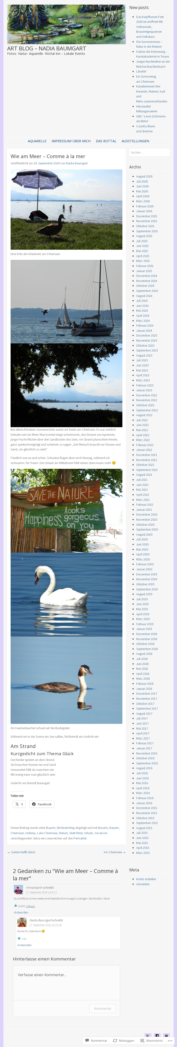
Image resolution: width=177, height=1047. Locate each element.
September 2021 (147, 470)
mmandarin (34, 887)
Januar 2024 (144, 330)
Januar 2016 (144, 803)
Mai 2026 (142, 191)
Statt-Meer (76, 833)
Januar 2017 (144, 748)
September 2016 (147, 763)
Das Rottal (106, 141)
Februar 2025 (144, 266)
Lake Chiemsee (47, 833)
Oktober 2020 (145, 524)
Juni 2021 (142, 485)
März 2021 (143, 500)
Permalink (80, 838)
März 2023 (143, 380)
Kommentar (102, 1008)
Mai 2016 (142, 783)
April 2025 (142, 256)
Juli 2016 (142, 773)
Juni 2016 (142, 778)
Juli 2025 (142, 241)
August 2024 (144, 296)
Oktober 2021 (145, 465)
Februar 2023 (144, 385)
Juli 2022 (142, 420)
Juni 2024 (142, 306)
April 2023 (142, 375)
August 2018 (144, 654)
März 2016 (143, 793)
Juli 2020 (142, 539)
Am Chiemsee (115, 852)
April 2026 (142, 196)
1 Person (30, 906)
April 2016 (142, 788)
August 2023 (144, 355)
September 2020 (147, 529)
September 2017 (147, 708)
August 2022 (144, 415)
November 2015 (146, 813)
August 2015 (144, 828)
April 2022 (142, 435)
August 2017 (144, 713)
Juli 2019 (142, 599)
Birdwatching (65, 828)
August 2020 (144, 534)
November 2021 (146, 460)
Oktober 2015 (145, 818)
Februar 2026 (144, 206)
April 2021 (142, 495)
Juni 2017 (142, 723)
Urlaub (88, 833)
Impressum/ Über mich (71, 141)
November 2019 (146, 579)
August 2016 (144, 768)
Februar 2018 (144, 684)
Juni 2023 (142, 365)
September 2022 (147, 410)
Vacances (100, 833)
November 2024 (146, 281)
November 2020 (146, 519)
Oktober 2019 (145, 584)
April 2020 (142, 554)
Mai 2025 (142, 251)
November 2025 (146, 221)
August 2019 (144, 594)
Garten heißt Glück (21, 852)
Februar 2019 (144, 624)
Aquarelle (37, 141)
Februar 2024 (144, 325)
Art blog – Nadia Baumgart (46, 48)
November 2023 (146, 340)
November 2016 (146, 753)
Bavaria (103, 828)
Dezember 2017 (146, 693)
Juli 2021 (142, 480)
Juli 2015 (142, 833)
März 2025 (143, 261)
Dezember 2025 (146, 216)
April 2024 (142, 315)
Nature (63, 833)
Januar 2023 (144, 390)
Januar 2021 (144, 510)
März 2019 (143, 619)
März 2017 (143, 738)
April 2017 (142, 733)
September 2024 (147, 291)
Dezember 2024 (146, 276)
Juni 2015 (142, 838)
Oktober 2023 (145, 345)
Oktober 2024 (145, 286)
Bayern (50, 828)
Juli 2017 (142, 718)
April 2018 (142, 674)
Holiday (30, 833)
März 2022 (143, 440)
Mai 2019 (142, 609)
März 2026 (143, 201)
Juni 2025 (142, 246)
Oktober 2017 (145, 704)
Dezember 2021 (146, 455)
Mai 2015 (142, 843)
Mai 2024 (142, 310)
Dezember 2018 (146, 634)
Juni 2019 (142, 604)
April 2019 (142, 614)
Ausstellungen (135, 141)
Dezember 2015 (146, 808)
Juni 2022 (142, 425)
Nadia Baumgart (77, 163)
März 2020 (143, 559)
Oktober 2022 (145, 405)
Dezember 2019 (146, 574)
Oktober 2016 (145, 758)
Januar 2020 (144, 569)
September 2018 (147, 649)
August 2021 (144, 475)
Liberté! (141, 71)
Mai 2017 (142, 728)
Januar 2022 (144, 450)
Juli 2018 (142, 659)
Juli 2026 (142, 181)
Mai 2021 (142, 489)
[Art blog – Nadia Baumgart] (66, 43)
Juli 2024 (142, 301)
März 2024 (143, 321)
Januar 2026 (144, 211)
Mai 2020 (142, 549)
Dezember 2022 (146, 395)
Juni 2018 (142, 664)
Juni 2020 (142, 544)
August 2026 (144, 176)
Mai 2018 (142, 669)
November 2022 (146, 400)
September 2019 (147, 589)
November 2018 (146, 639)
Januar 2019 (144, 629)
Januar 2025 (144, 271)
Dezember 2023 (146, 335)
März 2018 (143, 678)
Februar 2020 (144, 564)
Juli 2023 (142, 360)
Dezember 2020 (146, 514)
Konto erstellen (146, 879)
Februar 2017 (144, 743)
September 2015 (147, 823)
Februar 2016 (144, 798)
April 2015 (142, 848)
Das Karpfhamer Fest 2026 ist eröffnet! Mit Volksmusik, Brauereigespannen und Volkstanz (150, 27)
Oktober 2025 (145, 226)
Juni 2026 (142, 186)
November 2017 (146, 698)
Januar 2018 (144, 689)
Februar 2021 (144, 504)
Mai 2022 (142, 430)
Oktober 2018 (145, 644)
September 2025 (147, 231)
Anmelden (143, 884)
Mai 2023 (142, 370)
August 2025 (144, 236)
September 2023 (147, 350)
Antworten (21, 912)
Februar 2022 (144, 445)
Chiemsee (17, 833)
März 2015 (143, 853)
